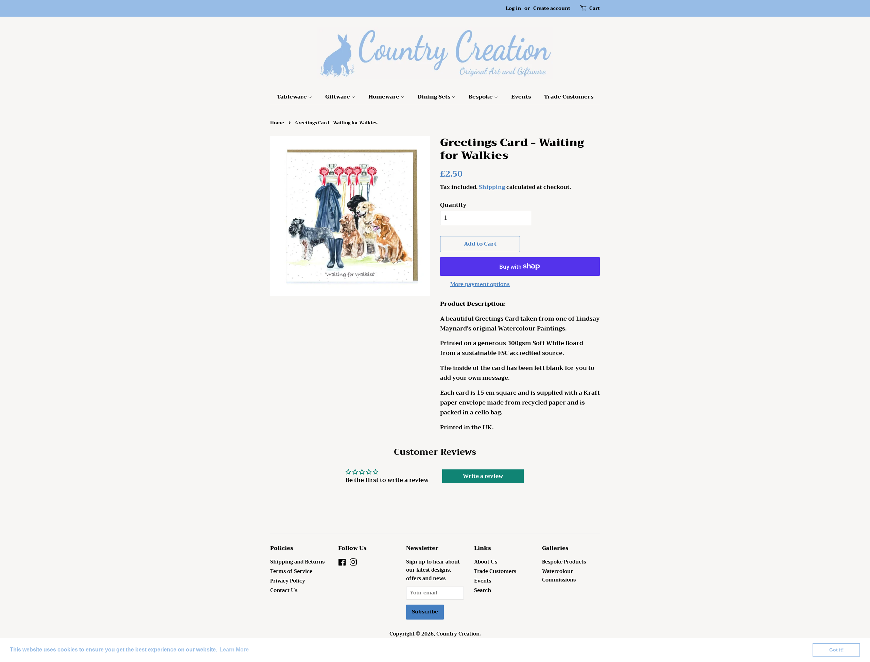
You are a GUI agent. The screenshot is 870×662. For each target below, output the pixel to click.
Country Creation (458, 634)
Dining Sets (435, 97)
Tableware (292, 97)
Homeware (384, 97)
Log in (513, 8)
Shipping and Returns (297, 562)
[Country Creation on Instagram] (353, 563)
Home (277, 123)
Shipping (492, 187)
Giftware (338, 97)
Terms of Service (291, 571)
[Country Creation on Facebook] (342, 563)
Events (521, 97)
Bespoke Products (564, 562)
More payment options (480, 284)
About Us (485, 562)
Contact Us (283, 590)
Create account (551, 8)
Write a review (483, 476)
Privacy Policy (287, 581)
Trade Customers (568, 97)
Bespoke (481, 97)
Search (482, 590)
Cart (594, 8)
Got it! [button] (836, 649)
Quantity (453, 205)
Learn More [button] (234, 649)
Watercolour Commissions (559, 575)
